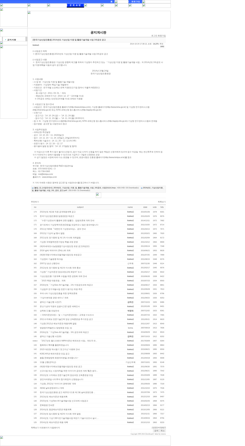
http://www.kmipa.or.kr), (80, 107)
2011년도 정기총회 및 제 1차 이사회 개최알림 (60, 237)
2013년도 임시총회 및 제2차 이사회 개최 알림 (60, 414)
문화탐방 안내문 (47, 405)
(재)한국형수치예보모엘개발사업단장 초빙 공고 (61, 366)
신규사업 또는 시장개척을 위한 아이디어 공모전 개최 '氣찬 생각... (69, 371)
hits (162, 207)
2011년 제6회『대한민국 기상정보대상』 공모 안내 (63, 229)
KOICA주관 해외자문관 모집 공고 (55, 354)
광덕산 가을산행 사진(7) (50, 302)
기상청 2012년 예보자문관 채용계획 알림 (58, 323)
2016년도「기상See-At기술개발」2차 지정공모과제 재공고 (66, 285)
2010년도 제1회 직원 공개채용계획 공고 (58, 212)
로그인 (154, 35)
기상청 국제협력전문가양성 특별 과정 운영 (59, 242)
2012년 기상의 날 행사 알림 (52, 233)
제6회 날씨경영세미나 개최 (52, 388)
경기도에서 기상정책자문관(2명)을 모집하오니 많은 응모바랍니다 (69, 225)
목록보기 (162, 202)
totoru (163, 434)
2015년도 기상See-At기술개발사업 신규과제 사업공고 (64, 401)
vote (155, 207)
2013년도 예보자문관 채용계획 (54, 397)
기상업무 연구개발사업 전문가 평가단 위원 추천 (61, 289)
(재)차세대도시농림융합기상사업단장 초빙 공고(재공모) (65, 246)
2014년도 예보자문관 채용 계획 (54, 422)
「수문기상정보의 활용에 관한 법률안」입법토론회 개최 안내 (67, 220)
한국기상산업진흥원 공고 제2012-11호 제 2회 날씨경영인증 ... (67, 392)
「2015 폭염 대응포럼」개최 (53, 280)
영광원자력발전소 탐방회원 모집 (54, 328)
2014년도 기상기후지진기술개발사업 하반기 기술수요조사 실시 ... (69, 418)
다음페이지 (55, 428)
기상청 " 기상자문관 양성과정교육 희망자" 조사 (61, 272)
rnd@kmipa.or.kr (45, 174)
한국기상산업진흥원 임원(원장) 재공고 (57, 216)
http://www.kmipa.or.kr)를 (116, 157)
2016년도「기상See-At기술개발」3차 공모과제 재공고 (64, 332)
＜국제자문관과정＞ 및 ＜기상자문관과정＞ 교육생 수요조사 (67, 315)
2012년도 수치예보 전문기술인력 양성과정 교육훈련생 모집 (66, 375)
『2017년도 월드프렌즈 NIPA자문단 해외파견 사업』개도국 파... (68, 341)
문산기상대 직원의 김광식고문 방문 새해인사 (60, 306)
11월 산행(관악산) (48, 362)
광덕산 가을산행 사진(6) (50, 336)
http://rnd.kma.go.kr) (42, 110)
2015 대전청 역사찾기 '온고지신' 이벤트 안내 (60, 349)
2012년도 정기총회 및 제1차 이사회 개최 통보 (60, 268)
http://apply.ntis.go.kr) (91, 110)
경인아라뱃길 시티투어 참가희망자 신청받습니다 (61, 379)
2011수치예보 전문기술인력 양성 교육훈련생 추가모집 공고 (66, 319)
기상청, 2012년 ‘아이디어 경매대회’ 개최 (58, 384)
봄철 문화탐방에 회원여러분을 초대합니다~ (59, 358)
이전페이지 (45, 428)
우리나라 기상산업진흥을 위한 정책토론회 (58, 293)
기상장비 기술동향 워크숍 (51, 259)
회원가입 (162, 35)
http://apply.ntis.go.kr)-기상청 (121, 121)
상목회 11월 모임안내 (49, 311)
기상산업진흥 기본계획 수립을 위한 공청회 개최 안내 (63, 276)
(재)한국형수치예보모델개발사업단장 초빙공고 (61, 255)
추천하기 (35, 202)
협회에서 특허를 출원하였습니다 (54, 345)
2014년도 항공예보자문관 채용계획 (56, 409)
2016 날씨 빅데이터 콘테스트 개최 (55, 250)
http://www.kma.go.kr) (116, 107)
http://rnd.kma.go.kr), (73, 121)
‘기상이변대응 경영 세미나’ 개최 (54, 298)
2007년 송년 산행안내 (50, 263)
